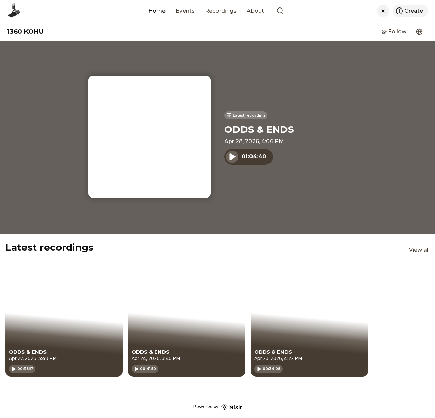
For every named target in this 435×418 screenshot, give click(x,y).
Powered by (206, 406)
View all (419, 250)
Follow (397, 31)
